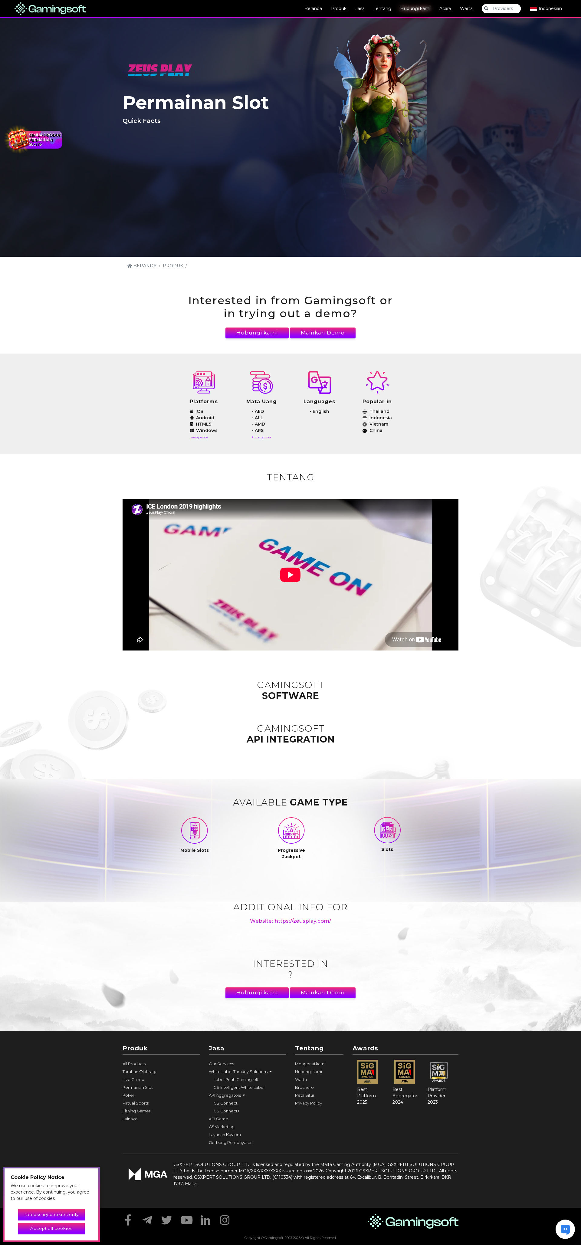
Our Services (221, 1063)
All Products (134, 1063)
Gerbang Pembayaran (231, 1142)
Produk (338, 8)
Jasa (360, 8)
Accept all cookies (51, 1228)
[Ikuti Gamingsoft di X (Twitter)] (166, 1218)
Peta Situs (304, 1095)
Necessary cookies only (52, 1214)
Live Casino (133, 1079)
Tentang (382, 8)
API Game (218, 1118)
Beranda (313, 8)
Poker (128, 1095)
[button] (247, 1071)
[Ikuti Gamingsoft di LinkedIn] (205, 1218)
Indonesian (549, 8)
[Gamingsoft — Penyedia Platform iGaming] (50, 8)
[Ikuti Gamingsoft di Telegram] (147, 1218)
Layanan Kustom (225, 1134)
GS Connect (226, 1103)
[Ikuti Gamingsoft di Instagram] (224, 1218)
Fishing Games (136, 1110)
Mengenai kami (310, 1063)
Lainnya (130, 1118)
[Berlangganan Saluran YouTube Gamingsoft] (186, 1218)
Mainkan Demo (323, 333)
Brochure (304, 1087)
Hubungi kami (415, 8)
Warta (466, 8)
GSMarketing (222, 1126)
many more (199, 437)
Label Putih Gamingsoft (236, 1079)
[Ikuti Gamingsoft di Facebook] (128, 1218)
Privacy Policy (308, 1103)
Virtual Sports (136, 1103)
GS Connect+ (227, 1110)
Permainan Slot (138, 1087)
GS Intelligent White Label (239, 1087)
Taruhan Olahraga (140, 1071)
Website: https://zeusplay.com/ (290, 921)
